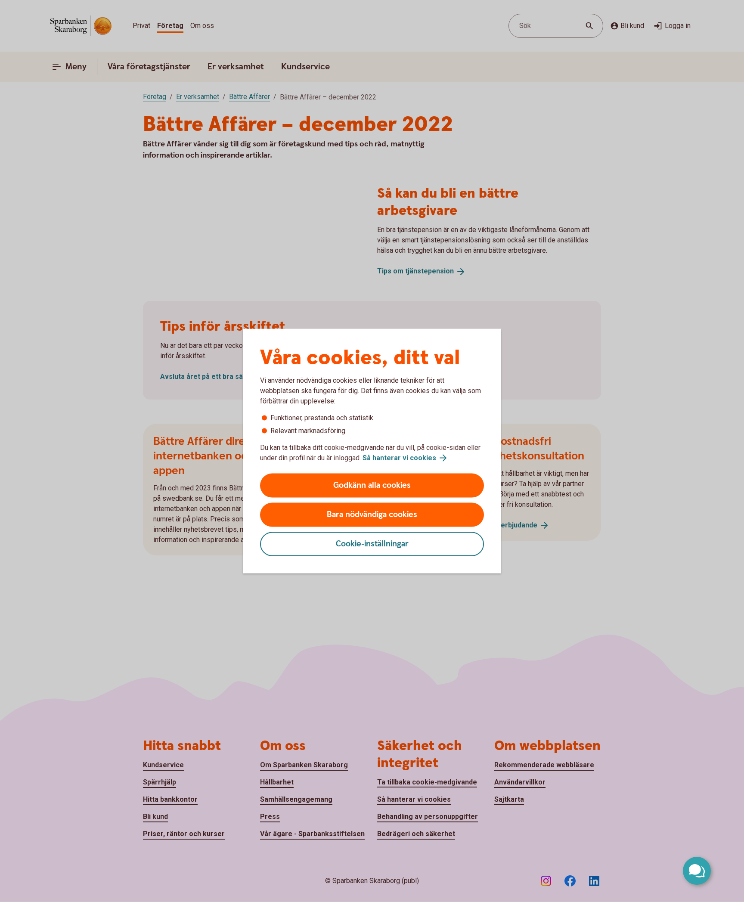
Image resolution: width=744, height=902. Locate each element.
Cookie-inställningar (372, 544)
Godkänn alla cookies (372, 485)
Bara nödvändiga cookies (372, 514)
